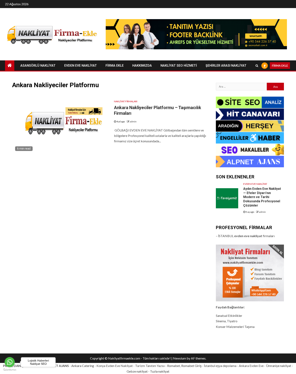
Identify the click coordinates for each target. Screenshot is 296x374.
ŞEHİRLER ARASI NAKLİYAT (226, 65)
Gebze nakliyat (137, 371)
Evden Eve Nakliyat (255, 183)
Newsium (179, 358)
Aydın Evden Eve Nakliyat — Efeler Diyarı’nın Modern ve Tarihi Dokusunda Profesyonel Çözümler (262, 197)
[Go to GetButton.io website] (9, 370)
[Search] (256, 65)
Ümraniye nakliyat (278, 366)
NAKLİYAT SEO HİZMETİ (178, 65)
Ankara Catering (82, 366)
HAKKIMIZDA (142, 65)
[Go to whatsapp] (10, 362)
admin (133, 121)
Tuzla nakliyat (159, 371)
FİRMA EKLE (115, 65)
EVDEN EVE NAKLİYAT (80, 65)
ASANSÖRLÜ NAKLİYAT (38, 65)
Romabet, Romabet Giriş (184, 366)
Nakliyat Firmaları (125, 101)
